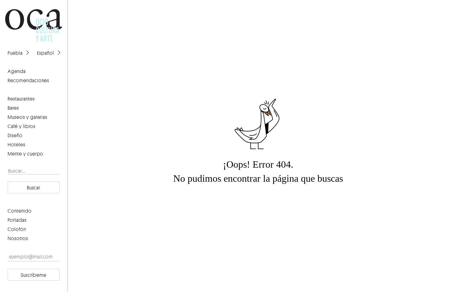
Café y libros (21, 126)
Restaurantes (21, 99)
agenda (17, 71)
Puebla (15, 53)
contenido (20, 211)
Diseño (15, 135)
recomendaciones (28, 80)
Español (45, 53)
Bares (13, 108)
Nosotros (18, 238)
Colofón (17, 229)
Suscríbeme (34, 275)
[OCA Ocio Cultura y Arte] (33, 19)
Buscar (34, 187)
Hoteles (16, 144)
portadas (17, 220)
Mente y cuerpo (25, 154)
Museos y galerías (27, 117)
